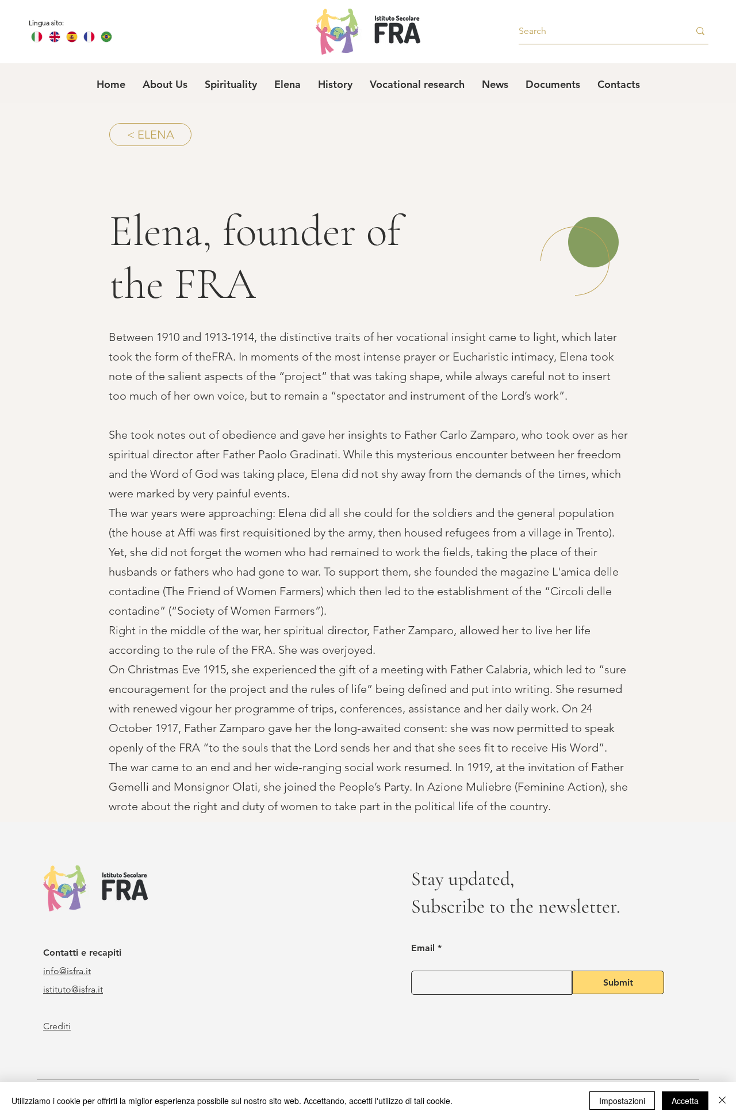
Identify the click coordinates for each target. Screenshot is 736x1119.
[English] (54, 36)
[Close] (722, 1100)
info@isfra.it (67, 970)
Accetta (685, 1100)
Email (423, 948)
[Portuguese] (106, 36)
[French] (88, 36)
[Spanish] (71, 36)
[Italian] (37, 36)
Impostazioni (622, 1100)
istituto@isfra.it (73, 989)
